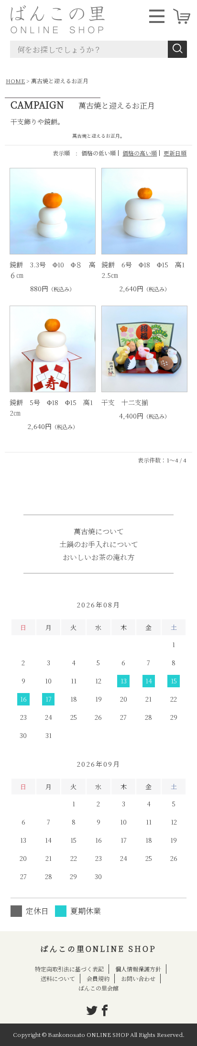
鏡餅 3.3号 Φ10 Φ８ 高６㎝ (53, 270)
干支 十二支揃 (124, 402)
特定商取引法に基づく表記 (69, 969)
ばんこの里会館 (98, 988)
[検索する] (177, 49)
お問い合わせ (138, 978)
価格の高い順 (139, 153)
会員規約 (98, 978)
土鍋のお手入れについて (98, 544)
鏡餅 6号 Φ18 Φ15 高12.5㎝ (143, 270)
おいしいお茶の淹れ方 (98, 557)
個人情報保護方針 (138, 969)
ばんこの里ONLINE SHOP (98, 948)
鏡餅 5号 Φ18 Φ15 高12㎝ (51, 407)
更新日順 (175, 153)
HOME (15, 81)
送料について (58, 978)
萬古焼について (99, 531)
